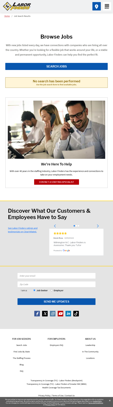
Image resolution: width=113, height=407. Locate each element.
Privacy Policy (50, 405)
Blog (22, 364)
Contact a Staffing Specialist (56, 182)
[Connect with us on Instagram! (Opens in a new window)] (52, 313)
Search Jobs (56, 66)
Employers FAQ (56, 345)
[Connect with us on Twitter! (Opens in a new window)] (45, 313)
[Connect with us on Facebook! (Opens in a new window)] (37, 313)
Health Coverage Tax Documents (56, 387)
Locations (90, 358)
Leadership (90, 345)
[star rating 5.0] (76, 233)
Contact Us (70, 395)
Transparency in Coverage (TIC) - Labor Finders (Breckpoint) (57, 380)
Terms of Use (57, 395)
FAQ (21, 371)
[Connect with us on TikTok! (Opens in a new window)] (76, 313)
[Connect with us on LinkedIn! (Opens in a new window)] (68, 313)
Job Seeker (42, 290)
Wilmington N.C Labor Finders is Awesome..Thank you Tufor (70, 244)
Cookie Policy (97, 401)
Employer (58, 290)
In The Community (90, 351)
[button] (55, 226)
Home (7, 16)
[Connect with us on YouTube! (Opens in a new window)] (60, 313)
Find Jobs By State (22, 351)
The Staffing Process (21, 358)
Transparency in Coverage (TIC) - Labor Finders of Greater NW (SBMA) (57, 384)
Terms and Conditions (95, 403)
